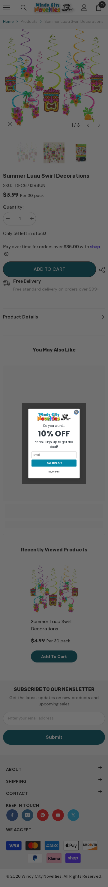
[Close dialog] (76, 412)
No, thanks (54, 471)
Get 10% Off (54, 463)
